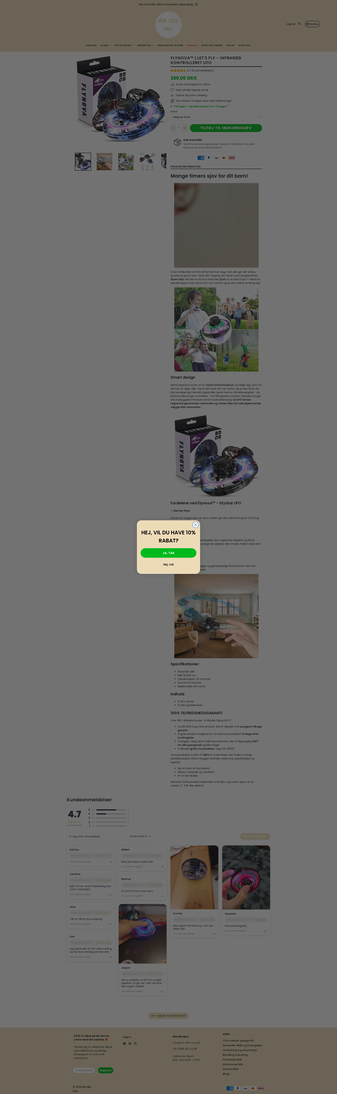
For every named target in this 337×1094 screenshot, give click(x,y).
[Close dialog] (196, 525)
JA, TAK (169, 553)
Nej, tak (168, 564)
